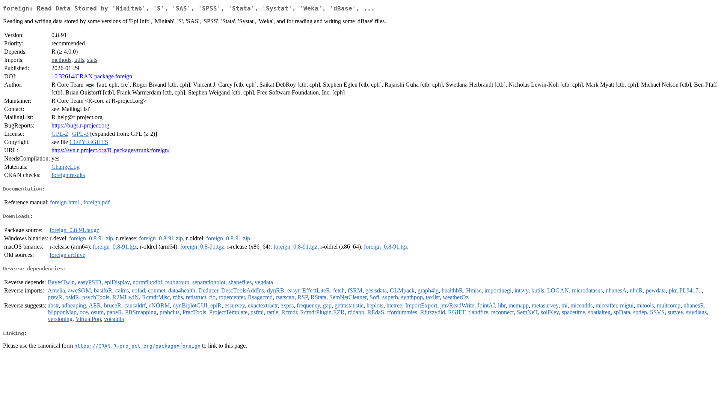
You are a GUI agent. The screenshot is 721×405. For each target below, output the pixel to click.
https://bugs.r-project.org (80, 125)
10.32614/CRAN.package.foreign (91, 76)
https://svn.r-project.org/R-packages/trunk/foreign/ (110, 150)
